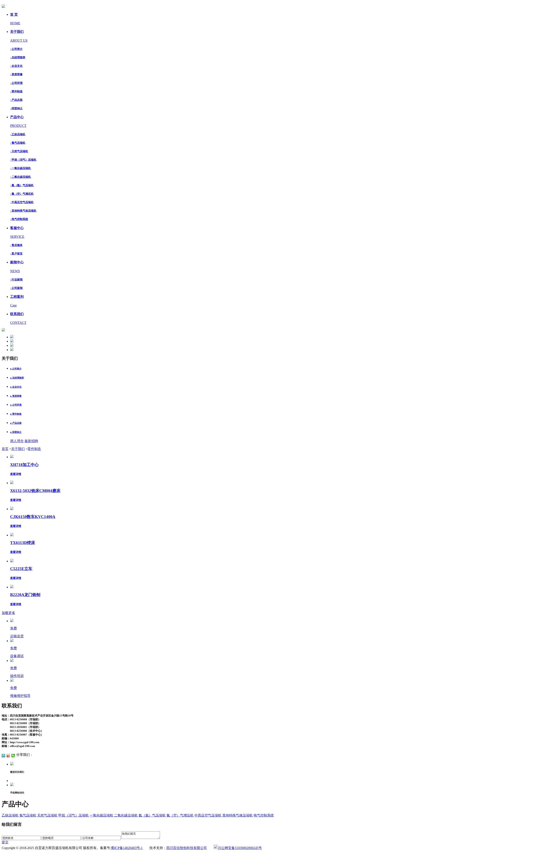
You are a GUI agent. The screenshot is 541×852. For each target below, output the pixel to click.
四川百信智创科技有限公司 (186, 848)
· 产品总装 (16, 99)
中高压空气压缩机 (207, 815)
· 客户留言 (16, 253)
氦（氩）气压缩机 (152, 815)
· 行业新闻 (16, 279)
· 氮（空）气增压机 (22, 193)
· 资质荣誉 (16, 74)
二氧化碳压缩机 (126, 815)
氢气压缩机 (27, 815)
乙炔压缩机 (10, 815)
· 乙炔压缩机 (17, 134)
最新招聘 (31, 441)
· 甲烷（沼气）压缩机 (23, 159)
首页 (5, 449)
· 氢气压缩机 (17, 142)
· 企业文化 (16, 65)
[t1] (12, 337)
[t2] (12, 341)
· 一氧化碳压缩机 (20, 168)
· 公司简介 (16, 49)
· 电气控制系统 (19, 219)
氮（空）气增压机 (180, 815)
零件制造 (34, 449)
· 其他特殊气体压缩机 (23, 210)
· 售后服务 (16, 245)
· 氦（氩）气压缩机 (22, 185)
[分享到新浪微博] (8, 755)
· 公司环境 (16, 83)
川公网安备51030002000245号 (240, 848)
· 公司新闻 (16, 288)
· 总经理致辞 (17, 57)
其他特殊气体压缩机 (237, 815)
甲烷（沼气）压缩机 (73, 815)
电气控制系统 (264, 815)
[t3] (12, 345)
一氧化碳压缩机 (101, 815)
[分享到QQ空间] (3, 755)
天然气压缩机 (47, 815)
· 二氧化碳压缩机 (20, 176)
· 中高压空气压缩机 (22, 202)
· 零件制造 (16, 91)
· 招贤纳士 (16, 108)
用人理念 (17, 441)
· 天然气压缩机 (19, 151)
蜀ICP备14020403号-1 (127, 848)
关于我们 (18, 449)
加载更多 (8, 613)
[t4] (12, 349)
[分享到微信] (13, 755)
